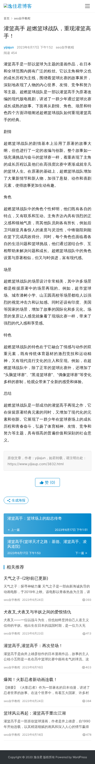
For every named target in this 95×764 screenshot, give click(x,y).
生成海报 (18, 500)
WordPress (80, 757)
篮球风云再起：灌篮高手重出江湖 (35, 713)
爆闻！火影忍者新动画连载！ (30, 679)
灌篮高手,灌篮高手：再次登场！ (33, 645)
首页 (7, 18)
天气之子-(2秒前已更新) (26, 578)
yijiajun (9, 47)
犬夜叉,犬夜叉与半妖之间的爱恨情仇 (37, 612)
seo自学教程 (65, 47)
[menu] (87, 6)
